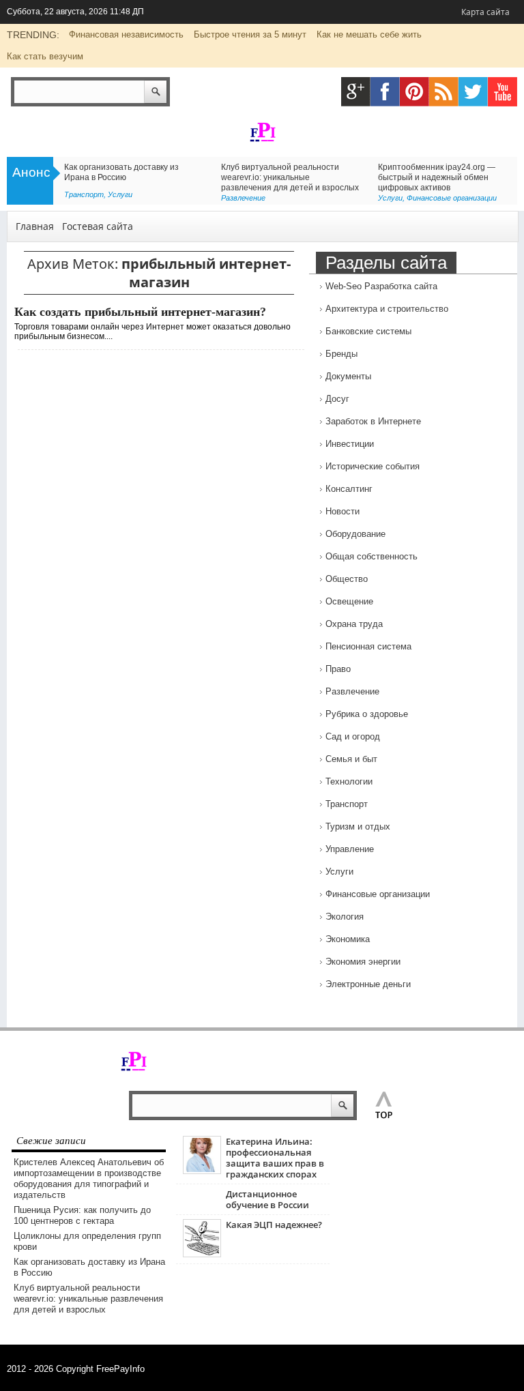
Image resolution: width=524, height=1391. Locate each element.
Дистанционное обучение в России (267, 1199)
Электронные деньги (368, 984)
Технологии (349, 781)
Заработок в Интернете (373, 421)
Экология (344, 916)
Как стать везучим (45, 56)
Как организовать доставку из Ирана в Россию (121, 172)
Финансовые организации (452, 198)
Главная (35, 226)
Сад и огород (352, 736)
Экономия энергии (363, 961)
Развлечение (243, 198)
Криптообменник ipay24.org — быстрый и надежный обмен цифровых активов (436, 177)
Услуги (120, 194)
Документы (348, 376)
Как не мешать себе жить (369, 34)
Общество (346, 579)
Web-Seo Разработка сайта (381, 286)
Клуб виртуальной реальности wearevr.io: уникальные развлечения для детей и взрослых (290, 177)
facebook (385, 91)
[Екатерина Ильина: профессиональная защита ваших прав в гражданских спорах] (202, 1171)
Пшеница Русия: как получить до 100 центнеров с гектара (82, 1215)
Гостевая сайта (97, 226)
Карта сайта (485, 12)
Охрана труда (354, 624)
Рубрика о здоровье (366, 714)
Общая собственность (371, 556)
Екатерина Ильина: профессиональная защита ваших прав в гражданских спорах (275, 1157)
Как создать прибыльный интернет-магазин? (140, 312)
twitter (473, 91)
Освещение (349, 601)
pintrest (414, 91)
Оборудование (355, 534)
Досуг (337, 399)
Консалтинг (349, 489)
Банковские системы (368, 331)
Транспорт (84, 194)
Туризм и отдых (357, 826)
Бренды (341, 354)
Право (338, 669)
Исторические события (372, 466)
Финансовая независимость (126, 34)
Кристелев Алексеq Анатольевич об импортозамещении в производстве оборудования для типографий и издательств (89, 1178)
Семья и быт (351, 759)
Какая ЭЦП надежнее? (274, 1224)
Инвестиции (349, 444)
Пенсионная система (368, 646)
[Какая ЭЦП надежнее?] (202, 1254)
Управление (349, 849)
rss (443, 91)
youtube (502, 91)
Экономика (347, 939)
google (355, 91)
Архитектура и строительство (386, 309)
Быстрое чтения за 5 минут (250, 34)
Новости (342, 511)
